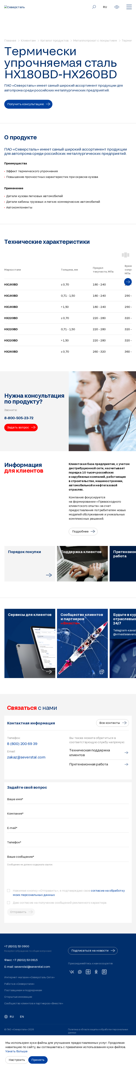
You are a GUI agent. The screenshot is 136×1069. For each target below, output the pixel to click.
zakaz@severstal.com (26, 757)
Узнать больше (16, 1051)
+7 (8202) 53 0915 (25, 960)
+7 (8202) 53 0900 (16, 946)
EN (22, 1016)
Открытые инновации (18, 996)
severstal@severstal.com (32, 966)
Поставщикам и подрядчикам (23, 990)
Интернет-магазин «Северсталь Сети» (29, 977)
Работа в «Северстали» (19, 983)
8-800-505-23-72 (18, 418)
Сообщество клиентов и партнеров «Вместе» (33, 1003)
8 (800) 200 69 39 (22, 743)
